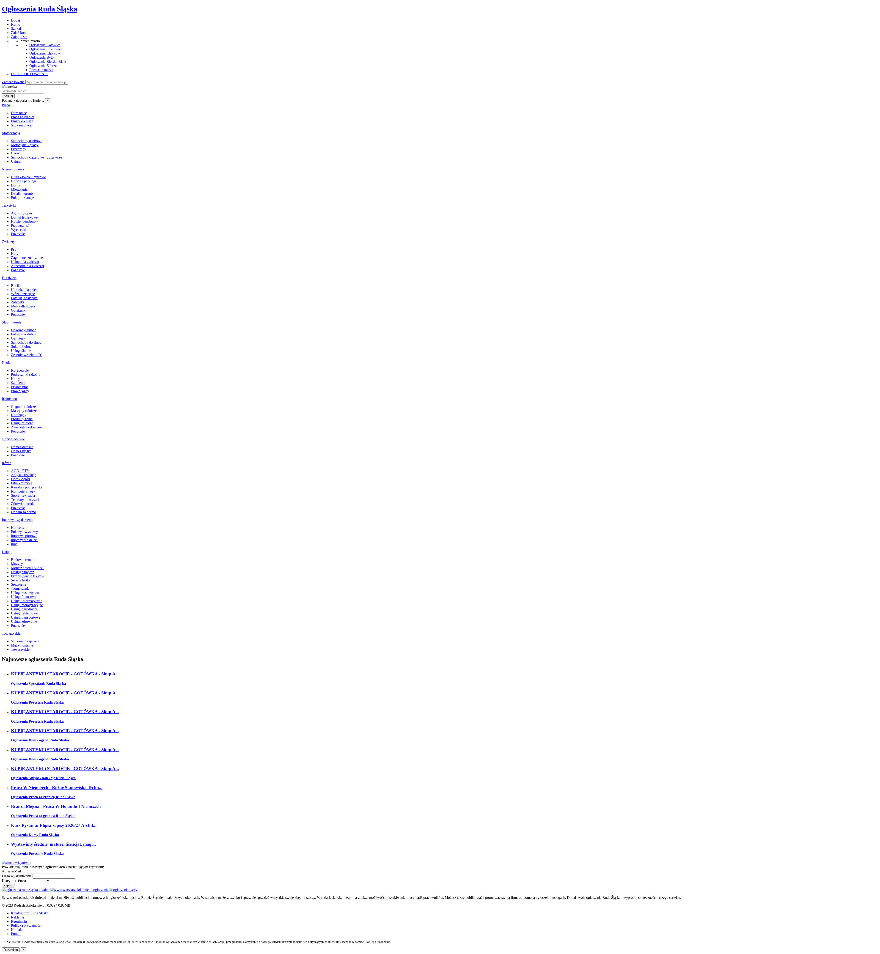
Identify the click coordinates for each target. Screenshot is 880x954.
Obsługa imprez (22, 572)
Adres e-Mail (11, 871)
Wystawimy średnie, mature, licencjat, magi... (53, 844)
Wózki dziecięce (23, 294)
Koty (14, 253)
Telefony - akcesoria (25, 500)
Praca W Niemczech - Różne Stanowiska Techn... (56, 787)
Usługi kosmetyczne (25, 593)
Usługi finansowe (23, 597)
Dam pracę (19, 113)
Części (16, 153)
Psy (13, 249)
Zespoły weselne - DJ (26, 355)
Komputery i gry (23, 491)
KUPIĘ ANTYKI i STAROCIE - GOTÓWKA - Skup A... (65, 674)
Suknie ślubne (21, 346)
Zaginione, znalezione (27, 258)
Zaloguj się (19, 37)
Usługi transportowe (25, 617)
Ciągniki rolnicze (23, 406)
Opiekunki (18, 310)
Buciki (16, 286)
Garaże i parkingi (23, 181)
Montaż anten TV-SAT (27, 568)
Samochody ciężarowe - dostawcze (36, 157)
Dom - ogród (20, 479)
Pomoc (16, 934)
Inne (14, 544)
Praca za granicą (23, 117)
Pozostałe (18, 234)
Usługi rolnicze (22, 423)
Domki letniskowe (24, 217)
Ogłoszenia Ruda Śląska (39, 9)
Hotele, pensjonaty (24, 221)
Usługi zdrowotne (24, 621)
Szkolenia (18, 383)
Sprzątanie (18, 584)
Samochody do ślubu (26, 342)
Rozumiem (11, 949)
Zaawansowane (13, 82)
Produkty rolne (22, 419)
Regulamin (19, 921)
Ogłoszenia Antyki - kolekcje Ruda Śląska (43, 778)
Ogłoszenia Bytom (42, 57)
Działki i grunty (22, 193)
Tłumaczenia (20, 588)
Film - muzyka (21, 483)
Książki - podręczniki (26, 487)
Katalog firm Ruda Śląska (29, 913)
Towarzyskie (11, 633)
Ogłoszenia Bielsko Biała (47, 61)
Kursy (15, 379)
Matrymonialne (22, 645)
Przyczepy (18, 149)
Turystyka (9, 205)
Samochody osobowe (26, 141)
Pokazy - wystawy (24, 532)
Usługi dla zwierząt (25, 262)
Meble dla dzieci (23, 306)
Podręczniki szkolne (25, 374)
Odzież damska (22, 447)
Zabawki (17, 302)
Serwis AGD (20, 580)
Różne (6, 463)
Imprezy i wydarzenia (17, 520)
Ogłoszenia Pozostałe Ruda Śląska (37, 702)
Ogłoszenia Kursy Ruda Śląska (35, 835)
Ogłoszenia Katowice (44, 45)
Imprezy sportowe (24, 536)
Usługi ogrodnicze (24, 609)
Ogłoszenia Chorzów (44, 53)
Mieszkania (19, 189)
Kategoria (9, 881)
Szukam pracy (21, 125)
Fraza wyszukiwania (17, 876)
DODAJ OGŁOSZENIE (29, 74)
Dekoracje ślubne (23, 330)
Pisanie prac (19, 387)
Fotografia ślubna (23, 334)
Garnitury (18, 338)
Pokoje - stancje (22, 198)
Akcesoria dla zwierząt (27, 266)
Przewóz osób (21, 226)
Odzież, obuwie (13, 439)
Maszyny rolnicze (24, 411)
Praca (6, 105)
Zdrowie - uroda (23, 504)
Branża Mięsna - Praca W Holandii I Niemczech (56, 806)
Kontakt (17, 930)
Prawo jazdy (20, 391)
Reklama (17, 917)
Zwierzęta (9, 242)
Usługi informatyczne (26, 601)
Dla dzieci (9, 278)
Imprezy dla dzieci (24, 540)
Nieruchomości (13, 169)
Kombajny (18, 415)
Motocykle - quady (24, 145)
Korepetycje (20, 370)
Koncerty (18, 527)
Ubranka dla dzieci (24, 290)
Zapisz (8, 885)
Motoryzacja (11, 133)
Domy (15, 185)
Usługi (16, 161)
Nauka (6, 363)
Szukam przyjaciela (25, 641)
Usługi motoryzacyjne (27, 605)
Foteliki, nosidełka (24, 298)
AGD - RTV (20, 471)
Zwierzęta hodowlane (26, 427)
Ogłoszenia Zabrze (43, 66)
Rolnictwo (9, 399)
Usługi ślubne (21, 351)
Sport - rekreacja (23, 495)
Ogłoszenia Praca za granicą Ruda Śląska (43, 797)
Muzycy (17, 564)
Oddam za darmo (23, 512)
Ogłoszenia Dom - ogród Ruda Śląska (40, 740)
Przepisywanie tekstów (27, 576)
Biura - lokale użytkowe (28, 177)
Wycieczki (18, 230)
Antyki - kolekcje (23, 475)
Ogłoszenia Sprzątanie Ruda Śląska (38, 683)
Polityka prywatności (26, 925)
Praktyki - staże (22, 121)
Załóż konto (19, 33)
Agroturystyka (21, 213)
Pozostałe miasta (41, 70)
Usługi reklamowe (24, 613)
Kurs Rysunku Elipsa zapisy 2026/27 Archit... (53, 825)
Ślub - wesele (11, 322)
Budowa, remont (23, 560)
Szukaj (8, 96)
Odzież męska (21, 451)
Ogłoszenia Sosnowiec (45, 49)
